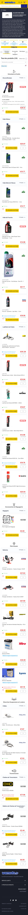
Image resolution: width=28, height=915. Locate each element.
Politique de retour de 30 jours (23, 44)
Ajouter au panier (12, 148)
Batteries (13, 550)
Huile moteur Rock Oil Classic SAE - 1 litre (12, 167)
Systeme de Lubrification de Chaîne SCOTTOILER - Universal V (10, 346)
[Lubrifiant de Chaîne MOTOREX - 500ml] (8, 393)
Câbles (13, 706)
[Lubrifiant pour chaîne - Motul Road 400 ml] (8, 421)
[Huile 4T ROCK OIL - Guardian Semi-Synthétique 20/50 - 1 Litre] (8, 128)
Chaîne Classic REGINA (7, 790)
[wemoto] (10, 873)
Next (26, 52)
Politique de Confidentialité (22, 905)
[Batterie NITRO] (8, 644)
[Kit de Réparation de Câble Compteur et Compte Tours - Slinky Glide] (8, 743)
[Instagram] (16, 900)
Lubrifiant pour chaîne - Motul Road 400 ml (12, 430)
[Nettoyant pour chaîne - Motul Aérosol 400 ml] (8, 365)
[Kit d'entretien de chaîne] (8, 87)
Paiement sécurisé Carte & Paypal (14, 43)
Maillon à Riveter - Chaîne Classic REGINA (12, 826)
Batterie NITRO (6, 653)
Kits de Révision (13, 78)
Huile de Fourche (13, 217)
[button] (22, 2)
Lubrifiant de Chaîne (13, 327)
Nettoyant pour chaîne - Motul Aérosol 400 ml (13, 375)
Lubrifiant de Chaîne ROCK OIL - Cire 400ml (13, 458)
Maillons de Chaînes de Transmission (13, 806)
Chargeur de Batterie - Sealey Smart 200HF (13, 596)
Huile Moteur (13, 119)
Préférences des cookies (7, 911)
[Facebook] (10, 900)
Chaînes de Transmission (13, 777)
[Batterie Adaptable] (8, 672)
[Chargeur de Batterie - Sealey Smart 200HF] (8, 587)
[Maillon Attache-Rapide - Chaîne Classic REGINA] (8, 844)
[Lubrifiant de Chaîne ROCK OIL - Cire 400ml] (8, 449)
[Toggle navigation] (2, 2)
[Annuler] (19, 2)
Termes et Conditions (6, 903)
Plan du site (23, 908)
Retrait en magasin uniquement (9, 655)
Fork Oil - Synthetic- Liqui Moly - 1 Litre (11, 311)
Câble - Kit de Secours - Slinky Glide (11, 725)
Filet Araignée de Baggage (8, 526)
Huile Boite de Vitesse (13, 183)
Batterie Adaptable (6, 680)
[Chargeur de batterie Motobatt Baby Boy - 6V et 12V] (8, 615)
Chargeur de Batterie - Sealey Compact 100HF (13, 569)
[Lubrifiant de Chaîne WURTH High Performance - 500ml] (8, 476)
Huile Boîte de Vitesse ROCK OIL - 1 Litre (12, 202)
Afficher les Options (12, 111)
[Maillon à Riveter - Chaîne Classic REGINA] (8, 817)
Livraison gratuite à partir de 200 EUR (5, 43)
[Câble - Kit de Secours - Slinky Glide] (8, 715)
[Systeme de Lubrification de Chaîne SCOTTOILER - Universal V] (8, 336)
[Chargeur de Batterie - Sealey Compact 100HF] (8, 559)
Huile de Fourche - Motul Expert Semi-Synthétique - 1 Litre (11, 237)
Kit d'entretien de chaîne (8, 97)
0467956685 (23, 891)
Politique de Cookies (6, 908)
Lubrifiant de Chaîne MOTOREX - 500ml (12, 403)
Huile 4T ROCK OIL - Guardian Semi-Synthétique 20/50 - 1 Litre (11, 138)
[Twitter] (13, 900)
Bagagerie (13, 511)
